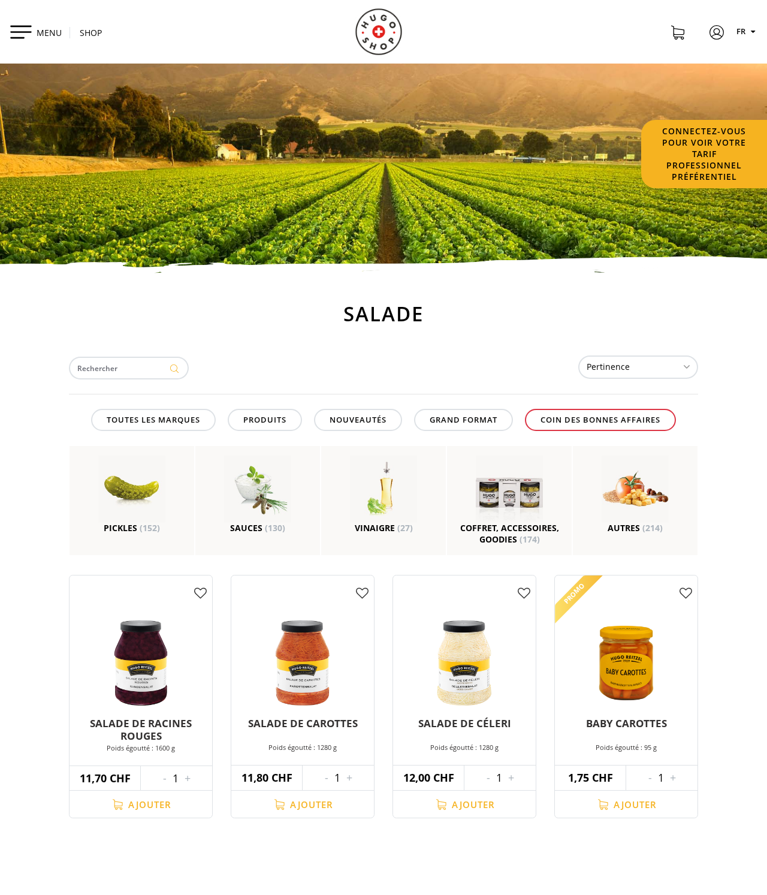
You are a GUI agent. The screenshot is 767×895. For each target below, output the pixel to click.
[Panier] (678, 34)
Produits (264, 419)
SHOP (91, 32)
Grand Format (463, 419)
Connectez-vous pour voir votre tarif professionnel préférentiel (704, 153)
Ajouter (148, 804)
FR (741, 31)
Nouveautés (358, 419)
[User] (716, 34)
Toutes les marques (153, 419)
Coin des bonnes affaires (600, 419)
